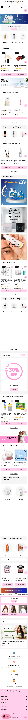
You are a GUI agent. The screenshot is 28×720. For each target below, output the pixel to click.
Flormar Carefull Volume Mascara (6, 161)
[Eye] (14, 134)
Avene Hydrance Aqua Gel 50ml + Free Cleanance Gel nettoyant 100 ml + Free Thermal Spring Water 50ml (20, 281)
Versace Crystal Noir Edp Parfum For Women (20, 577)
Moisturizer (14, 312)
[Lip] (23, 134)
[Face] (5, 134)
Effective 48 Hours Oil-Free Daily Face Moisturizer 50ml (20, 337)
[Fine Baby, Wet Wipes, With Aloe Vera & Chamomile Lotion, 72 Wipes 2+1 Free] (20, 406)
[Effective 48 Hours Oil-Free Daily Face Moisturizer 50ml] (20, 328)
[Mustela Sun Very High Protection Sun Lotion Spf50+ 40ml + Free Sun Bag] (7, 406)
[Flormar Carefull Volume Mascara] (7, 153)
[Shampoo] (7, 547)
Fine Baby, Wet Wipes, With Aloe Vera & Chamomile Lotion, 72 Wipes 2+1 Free (20, 415)
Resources (3, 706)
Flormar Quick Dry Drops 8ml (20, 161)
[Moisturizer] (14, 306)
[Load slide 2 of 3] (13, 23)
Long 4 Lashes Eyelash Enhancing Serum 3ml (6, 109)
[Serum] (23, 306)
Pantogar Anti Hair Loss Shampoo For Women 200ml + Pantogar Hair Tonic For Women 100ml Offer (6, 524)
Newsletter (4, 709)
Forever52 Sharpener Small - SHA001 (20, 66)
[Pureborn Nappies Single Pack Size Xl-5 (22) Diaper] (20, 455)
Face (5, 140)
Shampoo (7, 555)
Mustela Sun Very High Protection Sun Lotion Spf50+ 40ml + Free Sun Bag (6, 415)
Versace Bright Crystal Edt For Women (7, 577)
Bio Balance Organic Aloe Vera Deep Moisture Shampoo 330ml (20, 523)
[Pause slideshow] (20, 23)
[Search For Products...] (25, 10)
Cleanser (5, 312)
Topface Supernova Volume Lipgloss (18, 109)
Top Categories (4, 699)
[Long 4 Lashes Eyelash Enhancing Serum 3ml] (7, 101)
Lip (23, 140)
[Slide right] (15, 29)
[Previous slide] (2, 2)
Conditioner (21, 555)
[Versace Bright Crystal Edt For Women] (7, 569)
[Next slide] (25, 2)
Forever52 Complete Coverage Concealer (5, 66)
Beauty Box (16, 717)
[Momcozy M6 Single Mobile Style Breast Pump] (7, 455)
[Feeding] (20, 491)
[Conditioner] (20, 547)
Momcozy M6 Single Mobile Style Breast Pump (7, 463)
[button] (2, 7)
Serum (22, 312)
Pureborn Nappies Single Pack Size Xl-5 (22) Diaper (20, 463)
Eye (14, 140)
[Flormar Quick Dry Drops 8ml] (20, 153)
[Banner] (5, 36)
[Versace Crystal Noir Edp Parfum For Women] (20, 569)
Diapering (7, 499)
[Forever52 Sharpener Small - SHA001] (20, 58)
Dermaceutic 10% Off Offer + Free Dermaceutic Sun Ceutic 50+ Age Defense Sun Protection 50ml (6, 281)
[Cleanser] (5, 306)
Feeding (21, 499)
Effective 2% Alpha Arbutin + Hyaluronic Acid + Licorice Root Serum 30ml (7, 337)
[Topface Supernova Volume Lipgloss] (20, 101)
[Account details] (22, 7)
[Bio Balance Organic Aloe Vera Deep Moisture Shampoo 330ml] (20, 514)
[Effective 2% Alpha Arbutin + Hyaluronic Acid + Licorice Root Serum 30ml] (7, 328)
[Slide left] (12, 29)
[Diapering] (7, 491)
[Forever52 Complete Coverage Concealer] (7, 58)
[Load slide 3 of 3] (15, 23)
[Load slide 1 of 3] (11, 23)
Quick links (4, 702)
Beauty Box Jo (4, 696)
